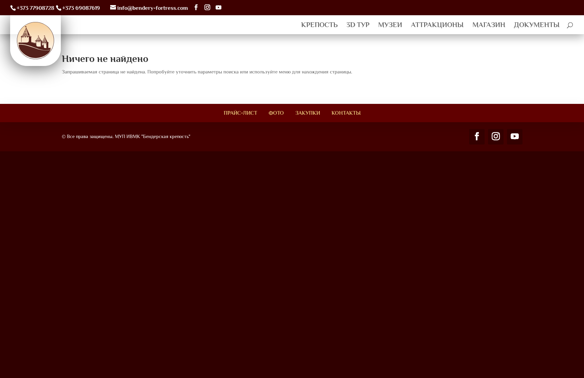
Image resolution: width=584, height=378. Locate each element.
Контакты (346, 113)
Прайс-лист (240, 113)
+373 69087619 (81, 8)
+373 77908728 (35, 8)
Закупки (307, 113)
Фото (276, 113)
